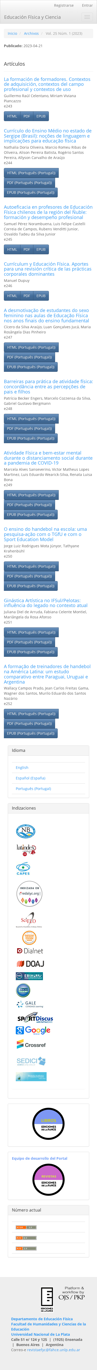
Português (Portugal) (33, 788)
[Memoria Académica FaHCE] (31, 1076)
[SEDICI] (31, 1060)
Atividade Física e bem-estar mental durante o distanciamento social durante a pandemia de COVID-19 (48, 458)
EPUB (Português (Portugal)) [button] (30, 192)
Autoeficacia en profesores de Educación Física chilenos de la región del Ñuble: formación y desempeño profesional (48, 212)
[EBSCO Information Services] (23, 989)
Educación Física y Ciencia (32, 17)
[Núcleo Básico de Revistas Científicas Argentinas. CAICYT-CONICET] (26, 830)
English (22, 767)
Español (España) (30, 778)
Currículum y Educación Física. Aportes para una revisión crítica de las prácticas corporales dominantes (48, 269)
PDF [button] (27, 116)
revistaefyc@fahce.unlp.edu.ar (53, 1349)
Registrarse (64, 5)
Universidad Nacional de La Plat (39, 1334)
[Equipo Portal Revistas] (48, 1179)
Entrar (87, 5)
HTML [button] (12, 116)
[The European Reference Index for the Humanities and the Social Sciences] (29, 975)
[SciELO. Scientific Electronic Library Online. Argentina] (29, 919)
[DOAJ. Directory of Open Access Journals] (31, 962)
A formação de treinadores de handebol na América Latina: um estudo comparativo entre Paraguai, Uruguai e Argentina (47, 674)
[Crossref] (31, 1043)
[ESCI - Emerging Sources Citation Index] (29, 937)
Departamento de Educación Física (42, 1318)
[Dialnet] (29, 950)
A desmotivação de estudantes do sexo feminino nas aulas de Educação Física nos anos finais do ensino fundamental (46, 315)
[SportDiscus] (35, 1016)
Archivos (31, 33)
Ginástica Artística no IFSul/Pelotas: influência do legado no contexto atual (46, 603)
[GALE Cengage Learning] (30, 1003)
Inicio (12, 33)
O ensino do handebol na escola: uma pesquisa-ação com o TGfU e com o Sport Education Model (45, 534)
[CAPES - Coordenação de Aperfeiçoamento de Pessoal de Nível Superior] (23, 867)
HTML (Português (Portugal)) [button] (31, 172)
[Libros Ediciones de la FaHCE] (48, 1124)
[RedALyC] (29, 893)
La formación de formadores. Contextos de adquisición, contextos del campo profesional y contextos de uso (47, 84)
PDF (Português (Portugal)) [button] (29, 182)
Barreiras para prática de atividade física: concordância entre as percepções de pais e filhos (48, 386)
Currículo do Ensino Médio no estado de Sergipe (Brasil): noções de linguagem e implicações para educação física (48, 136)
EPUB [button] (41, 116)
